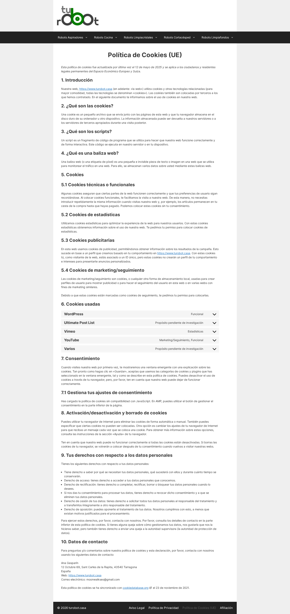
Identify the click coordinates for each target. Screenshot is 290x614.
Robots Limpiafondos (215, 37)
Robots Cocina (103, 37)
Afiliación (226, 608)
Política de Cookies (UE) (199, 608)
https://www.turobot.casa (95, 88)
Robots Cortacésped (177, 37)
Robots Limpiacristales (138, 37)
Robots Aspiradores (70, 37)
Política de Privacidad (164, 608)
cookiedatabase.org (136, 587)
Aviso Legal (137, 608)
